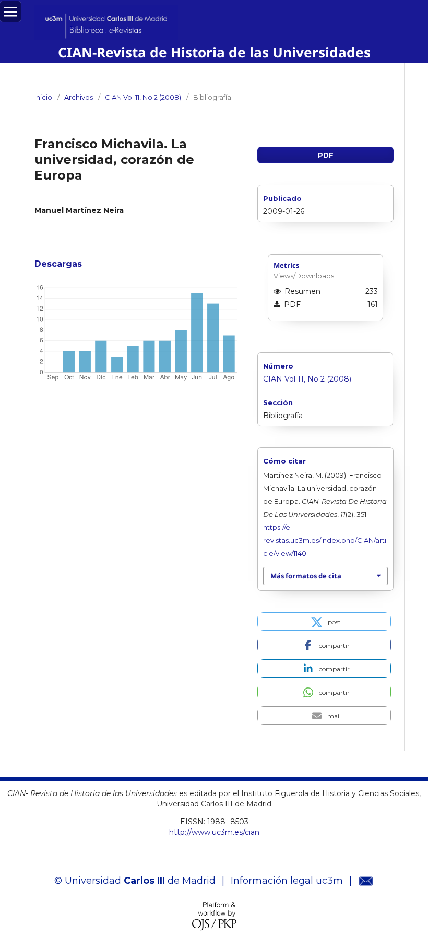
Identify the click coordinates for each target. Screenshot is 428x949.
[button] (324, 621)
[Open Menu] (10, 11)
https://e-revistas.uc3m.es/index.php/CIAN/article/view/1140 (324, 540)
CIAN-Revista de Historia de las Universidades (214, 52)
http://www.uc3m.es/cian (214, 832)
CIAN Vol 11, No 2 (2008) (143, 97)
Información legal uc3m (287, 880)
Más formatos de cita (305, 575)
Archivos (78, 97)
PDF (326, 155)
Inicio (43, 97)
